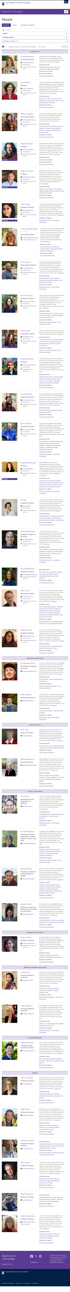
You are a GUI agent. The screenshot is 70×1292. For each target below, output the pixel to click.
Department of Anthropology (12, 12)
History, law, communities (54, 98)
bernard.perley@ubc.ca (29, 878)
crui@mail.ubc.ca (27, 1083)
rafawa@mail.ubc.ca (28, 700)
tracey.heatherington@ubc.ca (30, 237)
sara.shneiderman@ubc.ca (30, 574)
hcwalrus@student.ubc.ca (29, 671)
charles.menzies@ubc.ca (29, 364)
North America (60, 520)
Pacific (55, 648)
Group (5, 33)
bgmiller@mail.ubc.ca (28, 1168)
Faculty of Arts (7, 1264)
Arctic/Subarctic (43, 441)
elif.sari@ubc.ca (27, 506)
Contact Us (34, 1262)
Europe (44, 98)
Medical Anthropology (45, 287)
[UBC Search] (66, 2)
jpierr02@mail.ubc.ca (28, 914)
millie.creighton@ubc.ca (29, 119)
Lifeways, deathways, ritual (53, 777)
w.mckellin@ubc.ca (28, 1148)
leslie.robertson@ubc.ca (29, 1222)
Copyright (27, 1283)
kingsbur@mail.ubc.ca (28, 1013)
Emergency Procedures (8, 1283)
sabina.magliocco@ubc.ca (29, 765)
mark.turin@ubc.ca (28, 596)
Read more (54, 93)
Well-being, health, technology (47, 102)
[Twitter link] (37, 1257)
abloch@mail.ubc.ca (28, 88)
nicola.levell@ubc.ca (28, 336)
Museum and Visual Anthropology (48, 322)
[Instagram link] (41, 1257)
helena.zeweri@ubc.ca (28, 636)
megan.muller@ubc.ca (29, 943)
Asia (40, 98)
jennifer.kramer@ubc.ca (29, 301)
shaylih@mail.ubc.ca (28, 468)
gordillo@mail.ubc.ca (28, 149)
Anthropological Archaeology (47, 997)
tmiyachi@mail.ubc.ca (28, 1050)
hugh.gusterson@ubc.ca (29, 177)
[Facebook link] (32, 1257)
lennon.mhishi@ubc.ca (28, 400)
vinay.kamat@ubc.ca (28, 268)
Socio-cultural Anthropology (46, 107)
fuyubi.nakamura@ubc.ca (29, 843)
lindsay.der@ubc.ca (28, 980)
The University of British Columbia (30, 3)
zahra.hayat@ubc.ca (28, 210)
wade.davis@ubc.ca (28, 1115)
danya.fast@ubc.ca (28, 806)
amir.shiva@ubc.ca (28, 539)
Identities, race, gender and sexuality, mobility (51, 100)
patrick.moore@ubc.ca (29, 429)
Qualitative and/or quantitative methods (50, 191)
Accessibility (34, 1283)
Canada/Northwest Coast (46, 67)
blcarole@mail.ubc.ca (28, 62)
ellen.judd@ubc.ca (27, 735)
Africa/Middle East (44, 549)
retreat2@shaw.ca (27, 1200)
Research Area (8, 37)
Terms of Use (19, 1283)
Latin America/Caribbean (45, 159)
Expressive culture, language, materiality (50, 610)
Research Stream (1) (10, 41)
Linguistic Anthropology (45, 560)
